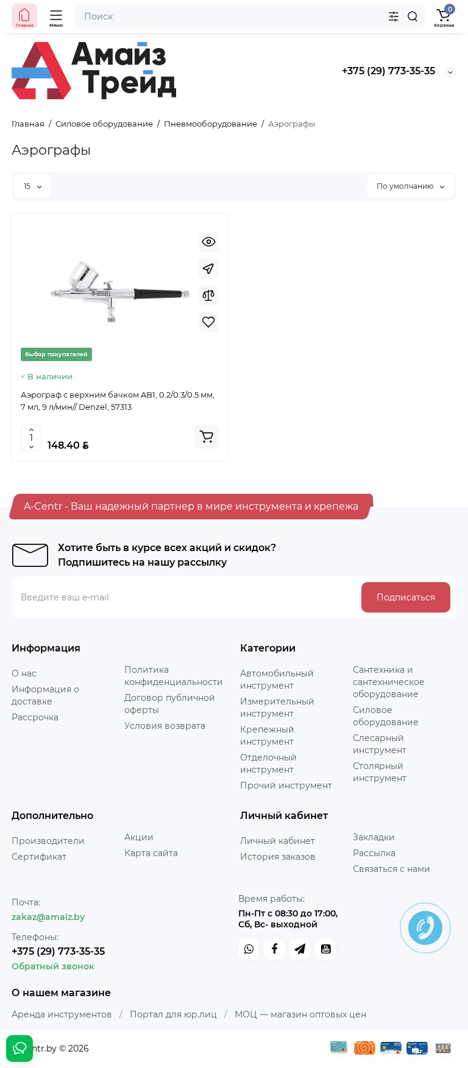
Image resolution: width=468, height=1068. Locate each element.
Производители (48, 840)
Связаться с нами (391, 868)
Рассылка (374, 853)
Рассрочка (35, 717)
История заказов (278, 856)
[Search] (412, 16)
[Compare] (208, 295)
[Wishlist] (208, 322)
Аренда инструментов (62, 1014)
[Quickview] (208, 241)
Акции (139, 837)
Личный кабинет (277, 840)
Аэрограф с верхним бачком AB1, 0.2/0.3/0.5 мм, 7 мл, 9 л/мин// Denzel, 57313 (117, 401)
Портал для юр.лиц (173, 1014)
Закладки (374, 837)
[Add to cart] (206, 436)
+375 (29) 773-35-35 (388, 71)
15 (28, 186)
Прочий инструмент (286, 785)
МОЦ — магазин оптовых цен (300, 1014)
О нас (24, 673)
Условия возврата (164, 725)
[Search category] (393, 16)
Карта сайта (151, 853)
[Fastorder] (208, 268)
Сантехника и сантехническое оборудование (389, 682)
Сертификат (39, 856)
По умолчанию (406, 186)
